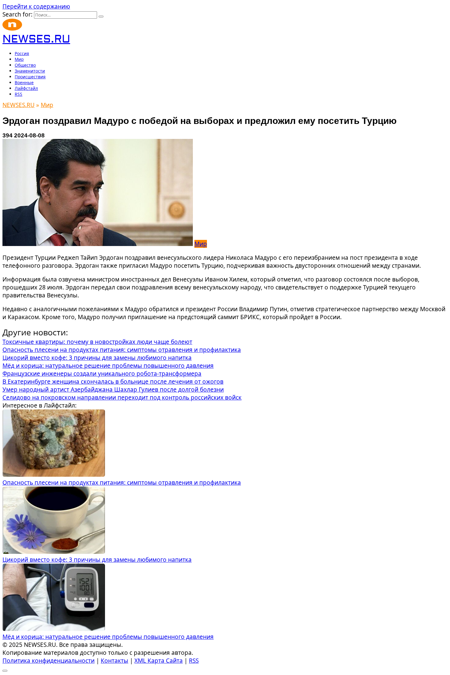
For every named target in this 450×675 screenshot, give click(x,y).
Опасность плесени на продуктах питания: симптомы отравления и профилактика (121, 483)
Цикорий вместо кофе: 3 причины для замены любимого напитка (97, 560)
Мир (19, 59)
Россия (22, 53)
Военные (24, 82)
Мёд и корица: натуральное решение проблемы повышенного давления (108, 637)
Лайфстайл (26, 88)
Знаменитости (30, 71)
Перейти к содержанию (36, 6)
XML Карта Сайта (158, 661)
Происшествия (30, 77)
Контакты (114, 661)
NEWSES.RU (36, 39)
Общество (25, 65)
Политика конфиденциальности (48, 661)
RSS (18, 94)
